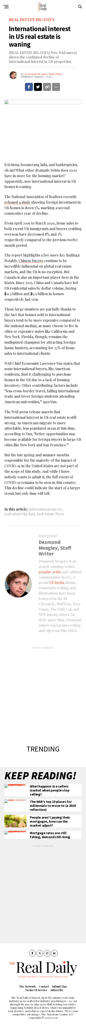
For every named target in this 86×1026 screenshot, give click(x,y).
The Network (27, 986)
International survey (45, 509)
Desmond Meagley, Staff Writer (44, 74)
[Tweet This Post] (38, 87)
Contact (44, 986)
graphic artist (50, 571)
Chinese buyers (31, 260)
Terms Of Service (36, 990)
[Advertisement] (43, 692)
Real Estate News (50, 514)
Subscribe (56, 990)
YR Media (56, 582)
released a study (17, 202)
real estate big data (19, 514)
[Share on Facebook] (29, 87)
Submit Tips (59, 986)
